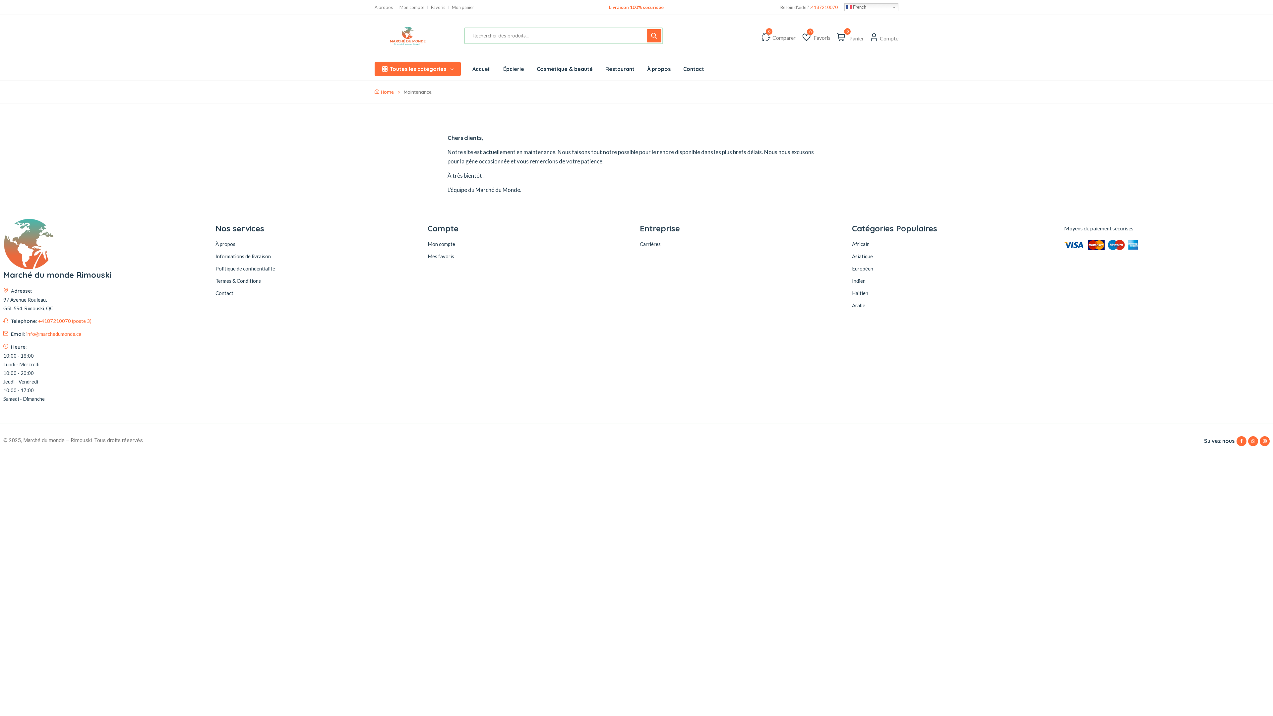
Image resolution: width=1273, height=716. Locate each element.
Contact (224, 293)
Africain (861, 244)
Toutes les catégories (418, 69)
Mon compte (411, 7)
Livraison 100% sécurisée (636, 7)
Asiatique (862, 256)
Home (387, 92)
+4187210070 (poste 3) (64, 321)
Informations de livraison (243, 256)
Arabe (858, 305)
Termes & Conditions (238, 281)
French (859, 7)
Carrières (650, 244)
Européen (862, 268)
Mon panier (463, 7)
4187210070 (824, 7)
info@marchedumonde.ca (53, 334)
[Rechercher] (654, 35)
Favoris (438, 7)
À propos (384, 7)
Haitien (860, 293)
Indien (859, 281)
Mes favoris (441, 256)
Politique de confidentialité (245, 268)
